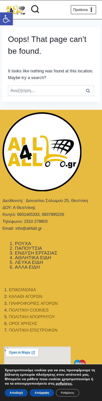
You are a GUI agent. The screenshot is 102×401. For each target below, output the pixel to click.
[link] (6, 18)
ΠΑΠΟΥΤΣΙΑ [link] (28, 248)
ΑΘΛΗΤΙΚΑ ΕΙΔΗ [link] (33, 257)
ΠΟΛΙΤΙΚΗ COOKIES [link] (29, 310)
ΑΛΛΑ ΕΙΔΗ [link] (27, 267)
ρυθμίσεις (64, 383)
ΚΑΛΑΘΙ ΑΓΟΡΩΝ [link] (25, 296)
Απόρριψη (42, 393)
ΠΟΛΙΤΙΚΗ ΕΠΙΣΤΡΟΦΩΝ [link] (33, 330)
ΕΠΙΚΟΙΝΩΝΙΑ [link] (22, 289)
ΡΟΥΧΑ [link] (23, 243)
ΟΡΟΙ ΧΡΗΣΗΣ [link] (23, 323)
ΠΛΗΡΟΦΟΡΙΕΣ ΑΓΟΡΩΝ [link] (33, 303)
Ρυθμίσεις (67, 393)
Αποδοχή (16, 393)
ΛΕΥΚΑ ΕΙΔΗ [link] (29, 262)
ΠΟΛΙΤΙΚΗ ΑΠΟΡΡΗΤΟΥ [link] (32, 317)
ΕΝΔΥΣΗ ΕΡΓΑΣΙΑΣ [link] (36, 253)
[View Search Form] (35, 10)
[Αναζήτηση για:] (51, 90)
